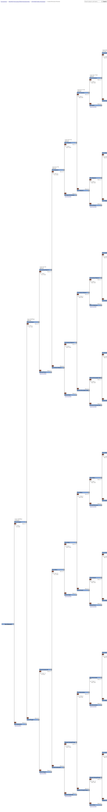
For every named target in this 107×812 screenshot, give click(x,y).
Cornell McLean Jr (94, 505)
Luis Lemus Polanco (94, 278)
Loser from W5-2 (68, 396)
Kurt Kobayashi (18, 724)
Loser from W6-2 (43, 373)
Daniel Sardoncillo (69, 794)
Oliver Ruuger (43, 772)
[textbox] (93, 1)
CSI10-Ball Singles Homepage (38, 1)
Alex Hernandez (93, 677)
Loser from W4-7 (93, 306)
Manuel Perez (43, 372)
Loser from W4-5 (93, 107)
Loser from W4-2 (93, 606)
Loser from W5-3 (68, 596)
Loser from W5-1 (68, 196)
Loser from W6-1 (43, 773)
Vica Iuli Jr (104, 752)
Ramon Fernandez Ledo (95, 378)
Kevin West (92, 477)
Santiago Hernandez (69, 195)
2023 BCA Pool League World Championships (19, 1)
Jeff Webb (92, 105)
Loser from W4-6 (93, 206)
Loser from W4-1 (93, 506)
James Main (92, 805)
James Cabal (68, 595)
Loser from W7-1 (18, 725)
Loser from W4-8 (93, 406)
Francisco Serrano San (95, 405)
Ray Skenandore (93, 705)
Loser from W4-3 (93, 706)
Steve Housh (93, 577)
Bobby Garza (93, 605)
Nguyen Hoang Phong (95, 777)
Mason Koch (67, 395)
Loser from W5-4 (68, 796)
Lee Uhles (104, 700)
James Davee (93, 205)
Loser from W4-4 (93, 806)
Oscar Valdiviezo (94, 305)
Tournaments (4, 1)
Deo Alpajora (93, 178)
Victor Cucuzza (93, 78)
